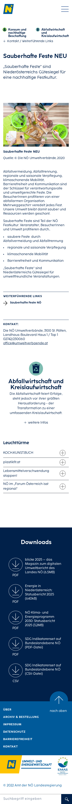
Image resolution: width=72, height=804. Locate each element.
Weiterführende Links (37, 41)
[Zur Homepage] (11, 9)
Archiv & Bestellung (21, 717)
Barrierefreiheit (17, 739)
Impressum (12, 724)
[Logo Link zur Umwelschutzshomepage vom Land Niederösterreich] (26, 765)
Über (7, 709)
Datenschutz (14, 731)
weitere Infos (38, 422)
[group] (16, 568)
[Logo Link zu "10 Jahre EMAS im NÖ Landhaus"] (62, 765)
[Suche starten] (66, 799)
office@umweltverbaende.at (25, 343)
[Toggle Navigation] (65, 9)
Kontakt (13, 41)
